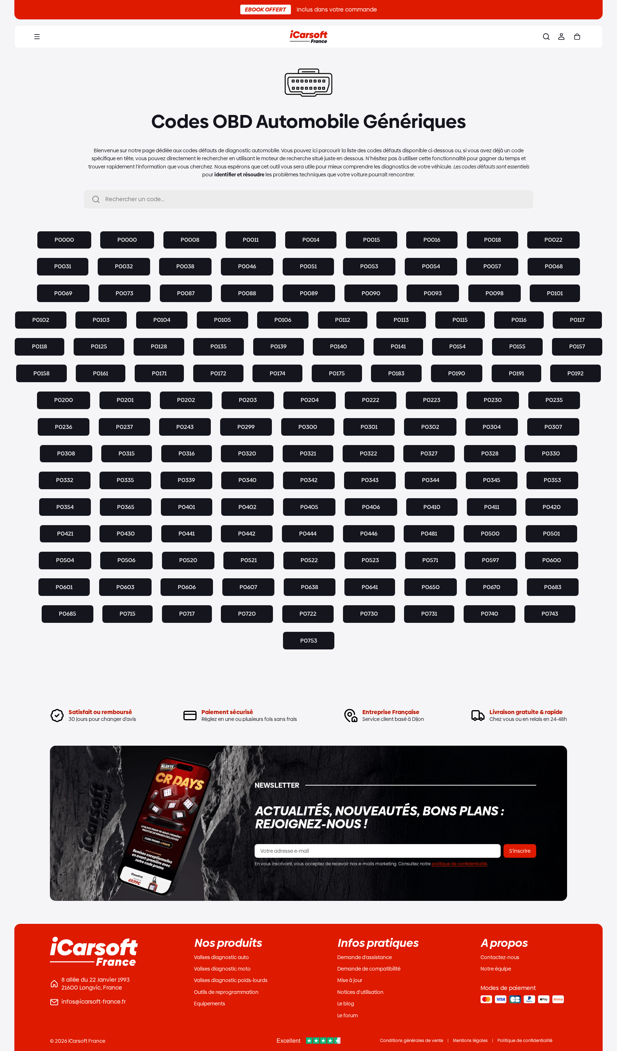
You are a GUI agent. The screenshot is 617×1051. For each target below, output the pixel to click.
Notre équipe (496, 968)
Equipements (209, 1003)
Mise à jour (349, 980)
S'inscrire (519, 851)
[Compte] (561, 37)
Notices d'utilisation (360, 992)
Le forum (347, 1015)
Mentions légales (470, 1040)
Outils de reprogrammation (226, 992)
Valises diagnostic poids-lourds (231, 980)
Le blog (345, 1003)
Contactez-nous (500, 957)
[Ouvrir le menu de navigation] (37, 37)
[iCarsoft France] (308, 37)
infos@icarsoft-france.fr (93, 1001)
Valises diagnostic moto (222, 968)
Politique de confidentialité (524, 1040)
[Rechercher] (546, 37)
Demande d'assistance (364, 957)
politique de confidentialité (459, 864)
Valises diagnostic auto (221, 957)
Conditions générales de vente (411, 1040)
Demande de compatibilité (368, 968)
